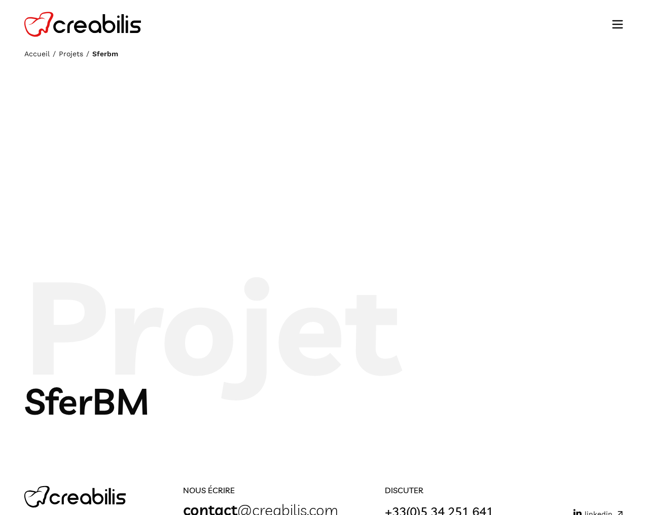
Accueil (37, 54)
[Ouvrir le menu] (617, 24)
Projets (71, 54)
